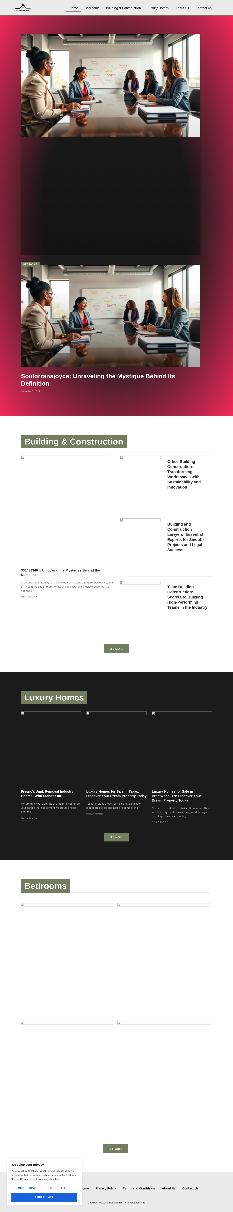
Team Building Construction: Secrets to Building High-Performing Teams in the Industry (187, 597)
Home (73, 7)
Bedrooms (92, 7)
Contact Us (204, 7)
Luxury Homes (158, 7)
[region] (44, 1182)
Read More (29, 596)
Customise (27, 1188)
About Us (182, 7)
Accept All (44, 1197)
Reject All (59, 1188)
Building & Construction (123, 7)
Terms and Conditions (139, 1188)
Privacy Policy (106, 1188)
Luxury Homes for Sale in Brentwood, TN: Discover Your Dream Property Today (176, 796)
